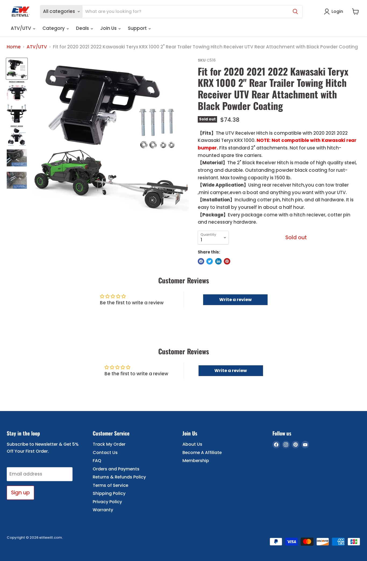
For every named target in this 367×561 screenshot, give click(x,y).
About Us (192, 444)
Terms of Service (110, 485)
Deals (83, 28)
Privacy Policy (107, 502)
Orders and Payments (116, 469)
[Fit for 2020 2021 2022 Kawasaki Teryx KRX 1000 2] (16, 68)
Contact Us (105, 452)
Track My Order (109, 444)
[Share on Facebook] (201, 261)
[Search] (295, 11)
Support (138, 28)
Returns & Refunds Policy (119, 477)
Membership (195, 461)
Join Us (109, 28)
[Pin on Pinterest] (227, 261)
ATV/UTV (21, 28)
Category (54, 28)
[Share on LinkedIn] (218, 261)
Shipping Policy (109, 493)
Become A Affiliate (202, 452)
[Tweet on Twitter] (209, 261)
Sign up (20, 492)
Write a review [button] (235, 299)
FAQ (97, 461)
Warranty (103, 510)
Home (14, 47)
